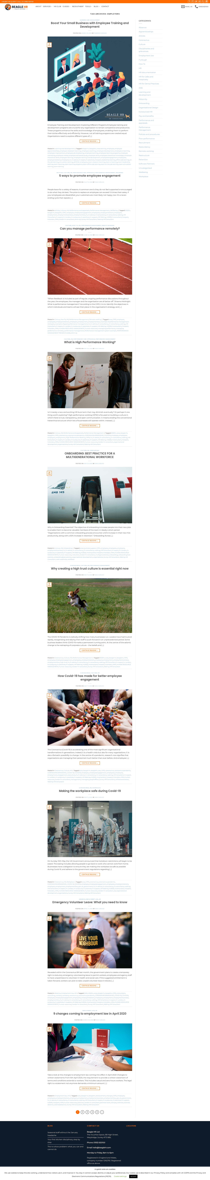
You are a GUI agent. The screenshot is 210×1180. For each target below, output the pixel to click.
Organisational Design (148, 108)
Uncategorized (145, 168)
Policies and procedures (149, 134)
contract (59, 995)
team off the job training (91, 164)
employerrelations (54, 160)
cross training (101, 148)
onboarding (113, 555)
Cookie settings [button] (120, 1176)
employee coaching (89, 151)
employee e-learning (122, 151)
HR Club (57, 6)
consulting (51, 995)
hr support (93, 217)
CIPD (64, 213)
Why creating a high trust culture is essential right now (90, 569)
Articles (60, 172)
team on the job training (109, 164)
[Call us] (203, 1)
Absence (82, 899)
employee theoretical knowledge (112, 155)
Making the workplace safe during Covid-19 (90, 791)
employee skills (93, 155)
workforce (70, 559)
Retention (143, 160)
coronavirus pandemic (76, 435)
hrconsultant (117, 217)
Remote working (108, 225)
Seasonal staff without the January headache (63, 1133)
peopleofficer (94, 779)
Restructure (144, 155)
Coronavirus (75, 565)
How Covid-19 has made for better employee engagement (90, 678)
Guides (66, 6)
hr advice (75, 160)
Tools (88, 6)
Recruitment (78, 6)
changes (109, 1096)
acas (110, 319)
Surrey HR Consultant (89, 219)
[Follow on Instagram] (192, 1)
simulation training (66, 162)
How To (75, 225)
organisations (63, 444)
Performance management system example (100, 331)
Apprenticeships (146, 32)
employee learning (91, 153)
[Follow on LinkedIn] (206, 1)
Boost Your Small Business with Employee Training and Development (90, 25)
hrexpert (98, 160)
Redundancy (144, 147)
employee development (105, 151)
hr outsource (75, 217)
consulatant (121, 993)
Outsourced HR (145, 112)
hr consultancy (100, 215)
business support (90, 548)
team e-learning (112, 162)
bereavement (101, 1096)
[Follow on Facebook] (189, 1)
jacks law (80, 1102)
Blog (96, 6)
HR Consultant (106, 550)
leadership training (108, 160)
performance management (74, 331)
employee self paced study (78, 155)
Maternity (143, 99)
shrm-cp (78, 219)
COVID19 (107, 435)
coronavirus (63, 435)
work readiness (61, 559)
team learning (59, 164)
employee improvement (56, 153)
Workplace (96, 788)
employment (52, 215)
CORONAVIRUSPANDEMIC (94, 435)
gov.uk (80, 886)
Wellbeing (119, 172)
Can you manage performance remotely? (90, 229)
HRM (56, 219)
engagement (62, 775)
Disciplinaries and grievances (146, 50)
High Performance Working (76, 437)
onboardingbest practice (63, 557)
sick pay (114, 1102)
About (38, 6)
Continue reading (90, 141)
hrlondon (51, 219)
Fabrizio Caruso (100, 33)
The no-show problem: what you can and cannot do (65, 1148)
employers (65, 160)
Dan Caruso (99, 182)
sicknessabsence (60, 1105)
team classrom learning (96, 162)
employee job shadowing (75, 153)
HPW (88, 437)
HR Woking (102, 217)
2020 (86, 993)
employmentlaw (79, 215)
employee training (66, 157)
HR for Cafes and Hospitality (146, 78)
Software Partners (146, 164)
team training (59, 166)
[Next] (102, 1112)
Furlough (143, 60)
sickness (120, 1102)
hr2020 (109, 217)
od (115, 891)
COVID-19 (70, 773)
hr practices (90, 160)
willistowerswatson (122, 779)
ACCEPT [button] (133, 1176)
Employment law (92, 899)
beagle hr (85, 148)
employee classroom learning (70, 151)
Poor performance (147, 139)
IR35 (141, 88)
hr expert (82, 160)
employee (110, 148)
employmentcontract (65, 215)
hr (70, 160)
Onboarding (94, 450)
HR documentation (147, 72)
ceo (99, 770)
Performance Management (105, 172)
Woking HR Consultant (105, 219)
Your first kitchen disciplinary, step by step (64, 1140)
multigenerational (102, 555)
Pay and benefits (146, 116)
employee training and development (87, 157)
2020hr (127, 210)
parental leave (105, 1102)
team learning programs (73, 164)
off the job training (122, 160)
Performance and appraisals (83, 172)
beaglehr (92, 148)
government (88, 886)
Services (47, 6)
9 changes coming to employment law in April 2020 (89, 1014)
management (76, 779)
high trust (63, 662)
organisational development (82, 557)
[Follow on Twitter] (196, 1)
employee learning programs (109, 153)
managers (85, 779)
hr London (67, 217)
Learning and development (90, 20)
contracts (65, 995)
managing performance (107, 328)
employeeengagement (109, 157)
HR (71, 172)
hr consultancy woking (115, 215)
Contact (105, 6)
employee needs (62, 155)
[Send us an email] (199, 1)
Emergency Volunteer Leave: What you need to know (89, 902)
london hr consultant (66, 219)
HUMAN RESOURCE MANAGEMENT (71, 328)
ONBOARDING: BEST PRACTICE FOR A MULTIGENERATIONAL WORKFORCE (90, 455)
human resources (91, 328)
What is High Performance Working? (90, 342)
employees (122, 157)
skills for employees (81, 162)
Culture (67, 172)
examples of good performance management (71, 324)
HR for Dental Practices (149, 84)
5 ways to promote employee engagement (89, 176)
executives (71, 775)
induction (75, 555)
